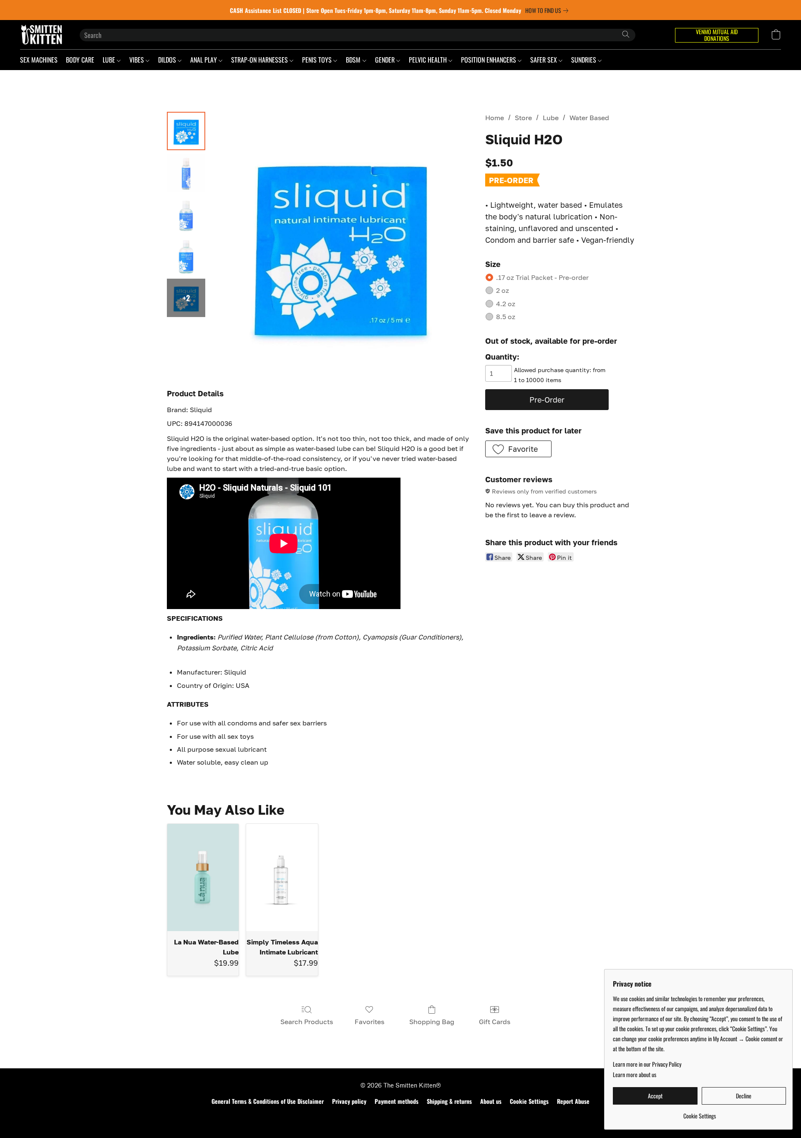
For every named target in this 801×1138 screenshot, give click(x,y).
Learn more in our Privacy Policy (647, 1064)
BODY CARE (80, 60)
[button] (41, 34)
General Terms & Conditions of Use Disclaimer (268, 1101)
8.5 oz (505, 316)
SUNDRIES (584, 60)
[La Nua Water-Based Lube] (203, 877)
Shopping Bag (431, 1021)
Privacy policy (349, 1101)
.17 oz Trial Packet (542, 277)
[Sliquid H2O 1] (186, 173)
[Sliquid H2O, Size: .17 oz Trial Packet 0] (186, 131)
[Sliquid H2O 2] (186, 214)
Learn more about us (634, 1074)
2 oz (502, 290)
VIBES (137, 60)
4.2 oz (505, 304)
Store (523, 117)
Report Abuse (573, 1101)
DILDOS (168, 60)
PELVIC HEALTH (428, 60)
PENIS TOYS (317, 60)
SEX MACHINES (39, 60)
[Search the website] (626, 34)
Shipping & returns (449, 1101)
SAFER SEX (544, 60)
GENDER (385, 60)
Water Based (589, 117)
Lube (551, 117)
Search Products (306, 1021)
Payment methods (396, 1101)
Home (494, 117)
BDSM (354, 60)
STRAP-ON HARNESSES (260, 60)
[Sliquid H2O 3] (186, 256)
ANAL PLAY (204, 60)
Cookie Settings (529, 1101)
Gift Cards (494, 1021)
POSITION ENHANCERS (489, 60)
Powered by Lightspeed (401, 1116)
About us (490, 1101)
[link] (548, 10)
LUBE (110, 60)
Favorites (369, 1021)
